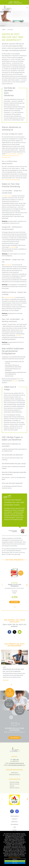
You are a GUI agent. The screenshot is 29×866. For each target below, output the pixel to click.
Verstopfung (13, 247)
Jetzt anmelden (14, 737)
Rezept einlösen (18, 3)
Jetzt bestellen (14, 602)
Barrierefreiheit (14, 824)
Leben (3, 29)
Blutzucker (15, 380)
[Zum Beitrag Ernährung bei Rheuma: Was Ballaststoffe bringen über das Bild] (14, 657)
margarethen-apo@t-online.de (16, 763)
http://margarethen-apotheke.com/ (16, 765)
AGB (14, 827)
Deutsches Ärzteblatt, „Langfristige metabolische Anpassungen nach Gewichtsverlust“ (12, 155)
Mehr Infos (14, 863)
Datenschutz (14, 821)
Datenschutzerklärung (14, 857)
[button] (27, 584)
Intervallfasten (8, 264)
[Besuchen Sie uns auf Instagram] (17, 811)
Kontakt (14, 830)
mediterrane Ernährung (9, 297)
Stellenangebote (15, 816)
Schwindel (18, 335)
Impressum (14, 819)
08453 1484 (16, 1)
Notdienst (10, 3)
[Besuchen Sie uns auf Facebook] (12, 811)
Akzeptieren (15, 861)
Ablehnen (15, 859)
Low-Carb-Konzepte (7, 196)
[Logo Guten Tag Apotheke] (14, 799)
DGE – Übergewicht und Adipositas (10, 179)
